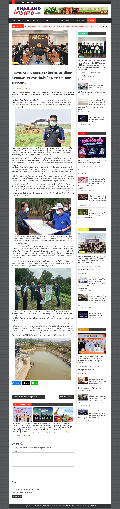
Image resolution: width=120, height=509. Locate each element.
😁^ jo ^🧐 (26, 437)
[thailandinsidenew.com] (14, 20)
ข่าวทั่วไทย (91, 20)
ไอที (28, 20)
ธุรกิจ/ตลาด (20, 20)
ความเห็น (15, 453)
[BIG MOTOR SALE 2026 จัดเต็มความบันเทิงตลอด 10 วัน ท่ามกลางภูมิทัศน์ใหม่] (92, 149)
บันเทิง (46, 20)
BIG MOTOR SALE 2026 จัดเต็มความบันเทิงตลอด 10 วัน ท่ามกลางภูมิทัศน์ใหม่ (92, 163)
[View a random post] (106, 20)
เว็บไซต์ (14, 484)
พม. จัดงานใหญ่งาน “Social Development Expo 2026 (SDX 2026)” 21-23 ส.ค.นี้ (97, 317)
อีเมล (14, 477)
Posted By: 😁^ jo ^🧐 (18, 89)
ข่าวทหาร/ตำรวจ (81, 20)
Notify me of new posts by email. (23, 494)
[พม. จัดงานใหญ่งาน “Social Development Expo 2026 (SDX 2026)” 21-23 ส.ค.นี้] (83, 315)
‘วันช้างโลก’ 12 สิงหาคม (66, 398)
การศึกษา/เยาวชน (37, 20)
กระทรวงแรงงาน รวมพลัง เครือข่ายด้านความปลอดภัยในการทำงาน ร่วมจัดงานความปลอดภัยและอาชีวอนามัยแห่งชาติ (42, 427)
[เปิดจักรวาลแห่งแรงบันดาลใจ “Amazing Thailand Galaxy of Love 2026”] (83, 120)
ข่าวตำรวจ (81, 353)
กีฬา (67, 20)
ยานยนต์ (61, 20)
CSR (72, 20)
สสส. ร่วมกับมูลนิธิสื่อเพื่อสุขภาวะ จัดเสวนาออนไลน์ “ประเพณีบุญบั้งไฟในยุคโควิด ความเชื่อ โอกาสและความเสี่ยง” (63, 427)
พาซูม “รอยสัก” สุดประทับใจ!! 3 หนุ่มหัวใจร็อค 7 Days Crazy (29, 398)
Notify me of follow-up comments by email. (26, 490)
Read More (81, 81)
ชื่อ (13, 470)
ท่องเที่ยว (53, 20)
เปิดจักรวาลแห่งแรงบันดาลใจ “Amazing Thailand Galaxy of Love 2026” (96, 121)
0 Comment (30, 89)
